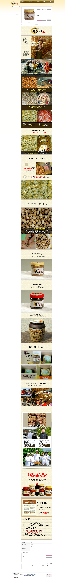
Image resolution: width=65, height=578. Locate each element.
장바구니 (38, 1)
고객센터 (50, 1)
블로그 (44, 1)
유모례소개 (24, 1)
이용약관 (21, 575)
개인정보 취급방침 (25, 575)
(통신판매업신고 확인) (33, 574)
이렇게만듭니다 (31, 1)
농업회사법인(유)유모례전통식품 (27, 576)
